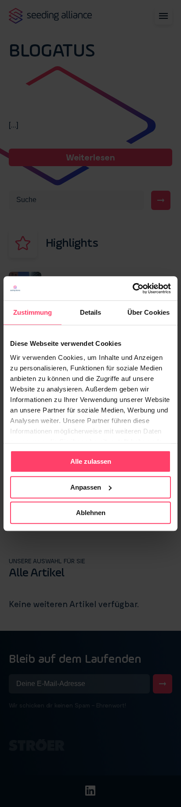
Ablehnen (90, 512)
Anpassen (85, 487)
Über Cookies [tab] (148, 312)
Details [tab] (90, 312)
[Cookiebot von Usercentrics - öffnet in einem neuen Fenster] (132, 288)
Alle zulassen (90, 461)
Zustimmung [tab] (32, 312)
